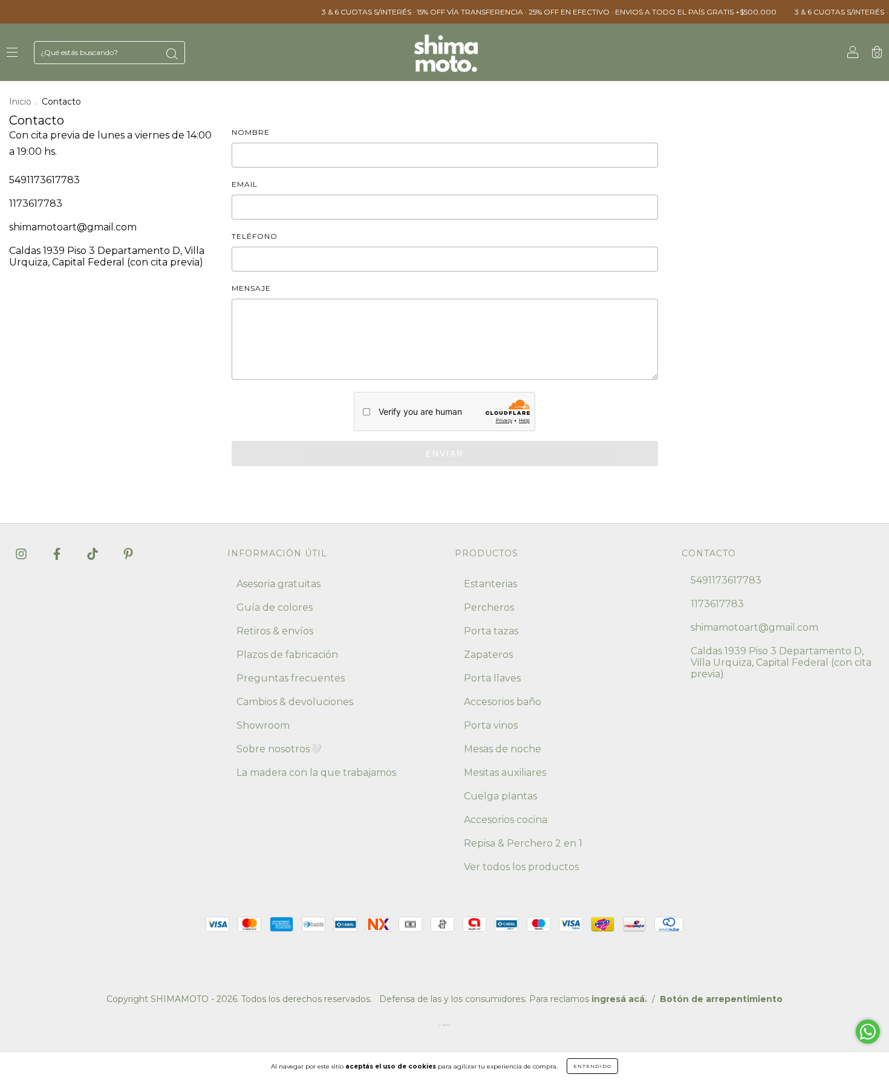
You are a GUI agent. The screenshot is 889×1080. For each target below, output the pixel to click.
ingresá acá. (619, 999)
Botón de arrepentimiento (721, 999)
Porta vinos (491, 725)
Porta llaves (492, 678)
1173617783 (35, 203)
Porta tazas (491, 631)
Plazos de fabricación (287, 654)
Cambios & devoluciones (294, 702)
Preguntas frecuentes (290, 678)
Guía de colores (274, 607)
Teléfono (255, 236)
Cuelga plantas (500, 796)
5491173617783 (44, 180)
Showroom (263, 725)
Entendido (592, 1066)
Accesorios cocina (505, 819)
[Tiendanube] (444, 1027)
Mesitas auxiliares (505, 772)
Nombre (251, 132)
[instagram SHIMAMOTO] (22, 553)
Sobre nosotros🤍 (279, 749)
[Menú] (12, 53)
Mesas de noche (502, 749)
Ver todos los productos (521, 867)
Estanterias (490, 584)
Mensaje (251, 288)
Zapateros (488, 654)
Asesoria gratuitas (278, 584)
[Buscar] (172, 54)
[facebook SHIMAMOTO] (58, 553)
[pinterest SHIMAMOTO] (128, 553)
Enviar (445, 453)
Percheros (489, 607)
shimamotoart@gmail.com (73, 227)
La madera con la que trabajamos (316, 772)
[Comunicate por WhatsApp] (868, 1032)
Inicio (20, 101)
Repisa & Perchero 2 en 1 (523, 843)
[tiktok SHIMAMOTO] (93, 553)
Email (245, 184)
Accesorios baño (502, 702)
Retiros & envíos (274, 631)
